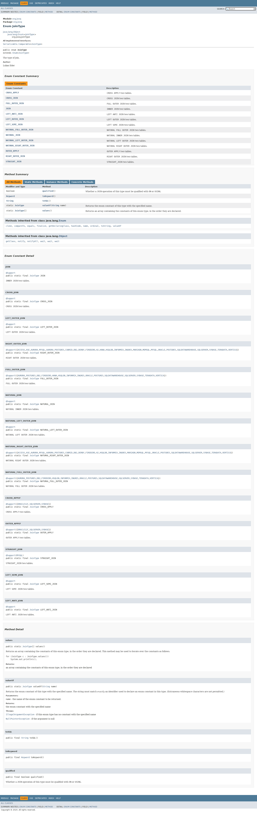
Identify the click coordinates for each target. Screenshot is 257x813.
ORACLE (161, 350)
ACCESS (21, 350)
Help (58, 3)
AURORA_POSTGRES (55, 350)
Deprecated (41, 3)
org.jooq (16, 19)
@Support (10, 273)
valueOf (46, 205)
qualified (47, 191)
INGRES (128, 350)
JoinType (30, 34)
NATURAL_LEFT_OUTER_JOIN (19, 140)
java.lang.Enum (15, 34)
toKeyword (47, 196)
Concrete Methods (82, 182)
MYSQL (154, 350)
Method (49, 12)
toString (106, 226)
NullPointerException (18, 719)
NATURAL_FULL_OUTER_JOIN (19, 129)
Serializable (10, 44)
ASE (28, 350)
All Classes (7, 8)
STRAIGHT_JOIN (13, 161)
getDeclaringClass (59, 226)
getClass (10, 241)
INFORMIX (119, 350)
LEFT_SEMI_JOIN (14, 124)
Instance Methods (57, 182)
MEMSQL (146, 350)
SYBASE (212, 350)
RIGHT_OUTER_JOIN (15, 156)
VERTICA (232, 350)
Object (63, 236)
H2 (97, 350)
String (9, 201)
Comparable (24, 44)
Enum (14, 53)
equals (30, 226)
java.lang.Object (11, 32)
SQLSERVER (202, 350)
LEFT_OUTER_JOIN (15, 119)
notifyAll (32, 241)
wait (42, 241)
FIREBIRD (90, 350)
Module (5, 3)
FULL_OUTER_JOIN (15, 103)
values (46, 210)
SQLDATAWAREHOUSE (186, 350)
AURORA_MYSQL (38, 350)
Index (51, 3)
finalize (41, 226)
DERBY (81, 350)
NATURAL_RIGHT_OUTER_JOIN (20, 145)
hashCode (76, 226)
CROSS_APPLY (12, 92)
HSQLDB (109, 350)
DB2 (75, 350)
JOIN (8, 108)
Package (14, 3)
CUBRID (68, 350)
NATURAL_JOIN (13, 135)
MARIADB (137, 350)
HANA (102, 350)
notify (21, 241)
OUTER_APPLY (12, 151)
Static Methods (34, 182)
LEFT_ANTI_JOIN (14, 114)
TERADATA (222, 350)
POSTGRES (171, 350)
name (85, 226)
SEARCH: (221, 9)
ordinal (94, 226)
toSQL (45, 201)
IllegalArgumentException (20, 714)
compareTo (19, 226)
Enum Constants (28, 12)
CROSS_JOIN (12, 98)
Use (31, 3)
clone (9, 226)
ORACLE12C (23, 504)
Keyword (10, 196)
